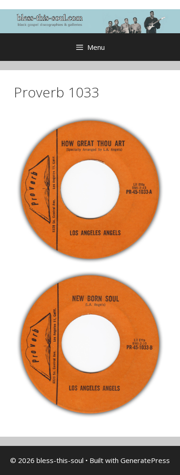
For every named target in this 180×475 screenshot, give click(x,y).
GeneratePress (145, 460)
